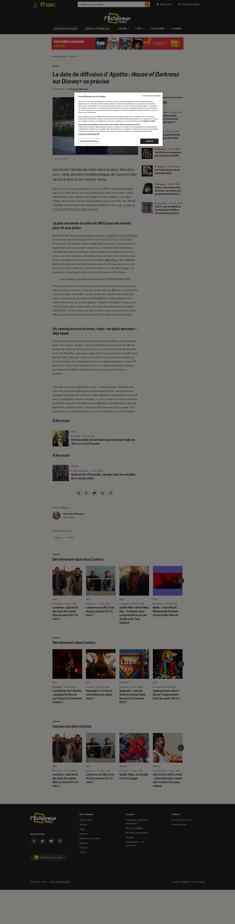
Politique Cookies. (148, 121)
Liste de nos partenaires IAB (88, 134)
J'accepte (149, 141)
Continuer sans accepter (151, 96)
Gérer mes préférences (89, 141)
